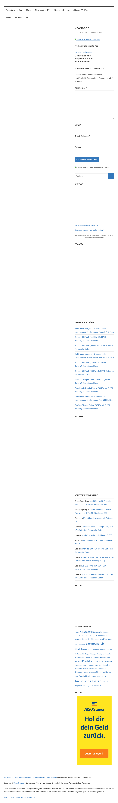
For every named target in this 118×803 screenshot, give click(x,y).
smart (98, 676)
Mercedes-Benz (81, 669)
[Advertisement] (94, 204)
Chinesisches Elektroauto (102, 639)
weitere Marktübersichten (17, 17)
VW (92, 686)
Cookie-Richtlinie (38, 777)
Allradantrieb (87, 632)
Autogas (93, 636)
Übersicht (97, 686)
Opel (99, 668)
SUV (103, 675)
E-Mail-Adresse (82, 136)
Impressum (8, 777)
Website (78, 147)
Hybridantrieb (79, 657)
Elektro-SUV (81, 644)
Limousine (78, 665)
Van (109, 682)
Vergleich (78, 686)
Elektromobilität (79, 654)
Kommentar (81, 88)
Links (48, 777)
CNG (76, 644)
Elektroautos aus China (102, 650)
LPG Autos (94, 665)
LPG (88, 665)
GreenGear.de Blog (14, 10)
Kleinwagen (106, 657)
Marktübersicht (104, 665)
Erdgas (87, 654)
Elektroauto (83, 649)
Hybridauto (88, 657)
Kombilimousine (91, 661)
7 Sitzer (77, 632)
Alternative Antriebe (101, 632)
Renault (93, 676)
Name (78, 125)
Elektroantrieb (95, 643)
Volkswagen (86, 686)
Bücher (54, 777)
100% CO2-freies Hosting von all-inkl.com (19, 797)
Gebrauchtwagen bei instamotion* (89, 230)
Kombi (78, 661)
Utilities (104, 682)
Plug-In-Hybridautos (89, 672)
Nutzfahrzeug (92, 669)
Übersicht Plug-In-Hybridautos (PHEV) (71, 10)
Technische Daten (88, 681)
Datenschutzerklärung (22, 777)
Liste (84, 665)
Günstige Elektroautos (104, 654)
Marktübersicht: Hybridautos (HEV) (97, 535)
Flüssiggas (93, 654)
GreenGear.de (96, 32)
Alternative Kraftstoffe (82, 636)
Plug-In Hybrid (85, 676)
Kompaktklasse (106, 661)
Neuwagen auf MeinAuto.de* (87, 225)
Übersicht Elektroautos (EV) (38, 10)
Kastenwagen (97, 657)
